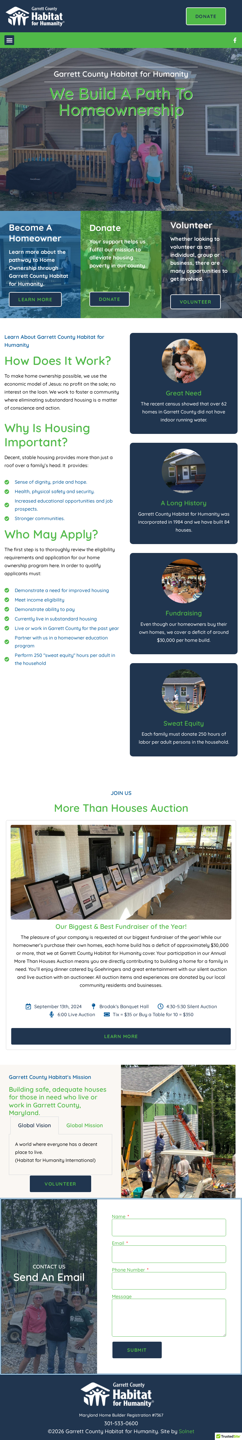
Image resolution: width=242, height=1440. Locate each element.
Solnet (186, 1431)
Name (119, 1216)
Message (122, 1296)
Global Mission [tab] (84, 1125)
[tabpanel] (60, 1154)
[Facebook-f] (235, 40)
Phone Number (129, 1269)
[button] (9, 40)
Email (118, 1243)
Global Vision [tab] (34, 1125)
